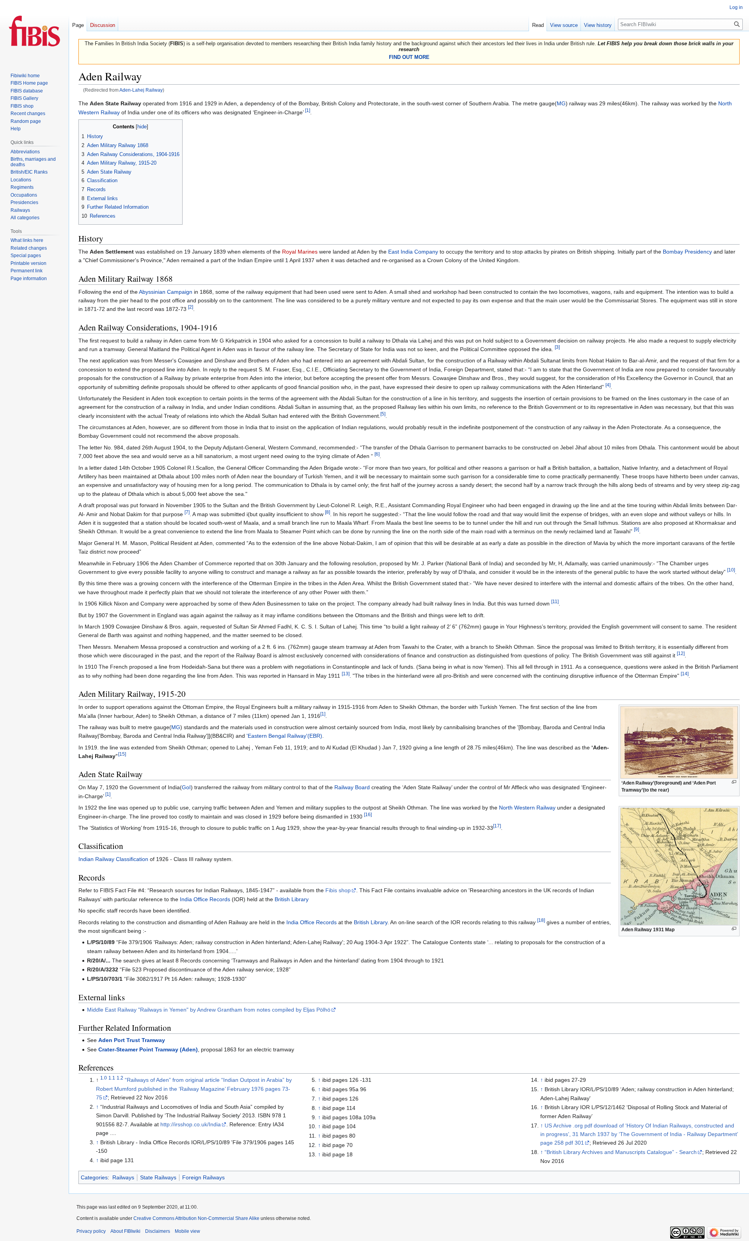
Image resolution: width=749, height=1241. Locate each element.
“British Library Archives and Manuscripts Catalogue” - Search (621, 1152)
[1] (307, 110)
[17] (497, 825)
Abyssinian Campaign (165, 292)
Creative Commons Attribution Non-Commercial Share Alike (196, 1218)
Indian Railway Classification (113, 859)
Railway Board (352, 787)
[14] (685, 673)
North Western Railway (527, 807)
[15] (122, 753)
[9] (636, 529)
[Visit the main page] (34, 31)
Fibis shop (338, 890)
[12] (681, 653)
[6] (377, 454)
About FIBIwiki (125, 1231)
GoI (186, 787)
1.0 (103, 1078)
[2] (190, 307)
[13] (346, 673)
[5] (382, 413)
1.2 (120, 1078)
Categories (94, 1177)
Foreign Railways (203, 1177)
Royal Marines (300, 252)
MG (561, 103)
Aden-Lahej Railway (141, 89)
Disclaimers (157, 1231)
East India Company (413, 252)
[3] (557, 347)
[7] (187, 512)
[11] (555, 601)
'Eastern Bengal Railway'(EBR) (284, 736)
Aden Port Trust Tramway (131, 1040)
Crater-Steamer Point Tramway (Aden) (148, 1049)
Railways (123, 1177)
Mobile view (187, 1231)
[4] (608, 384)
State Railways (158, 1177)
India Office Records (205, 899)
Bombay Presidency (687, 252)
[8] (327, 512)
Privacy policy (91, 1231)
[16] (368, 814)
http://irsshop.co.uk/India (190, 1124)
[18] (541, 920)
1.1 (111, 1078)
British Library (292, 899)
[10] (731, 569)
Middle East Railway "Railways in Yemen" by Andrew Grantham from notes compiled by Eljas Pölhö (208, 1010)
